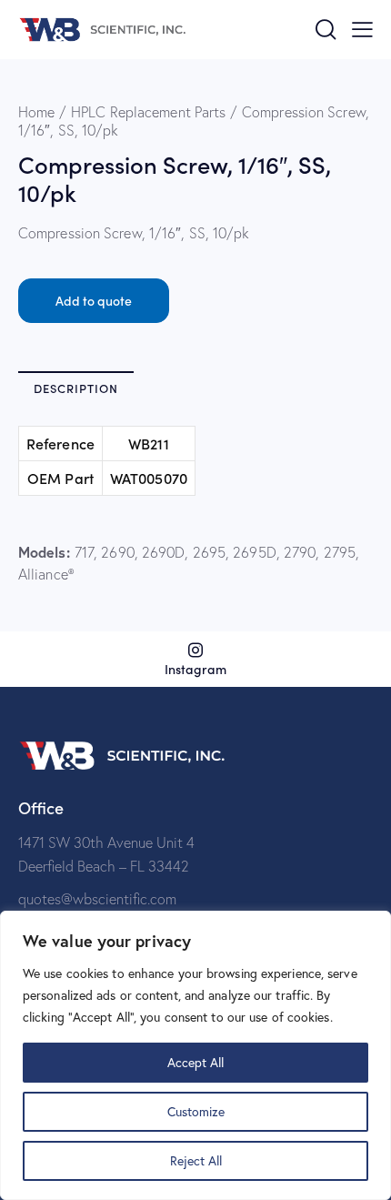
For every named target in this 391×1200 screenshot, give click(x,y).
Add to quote (93, 300)
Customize (196, 1111)
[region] (195, 1055)
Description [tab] (76, 388)
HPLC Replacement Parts (148, 112)
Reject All (196, 1160)
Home (36, 112)
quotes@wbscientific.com (97, 899)
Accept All (195, 1062)
